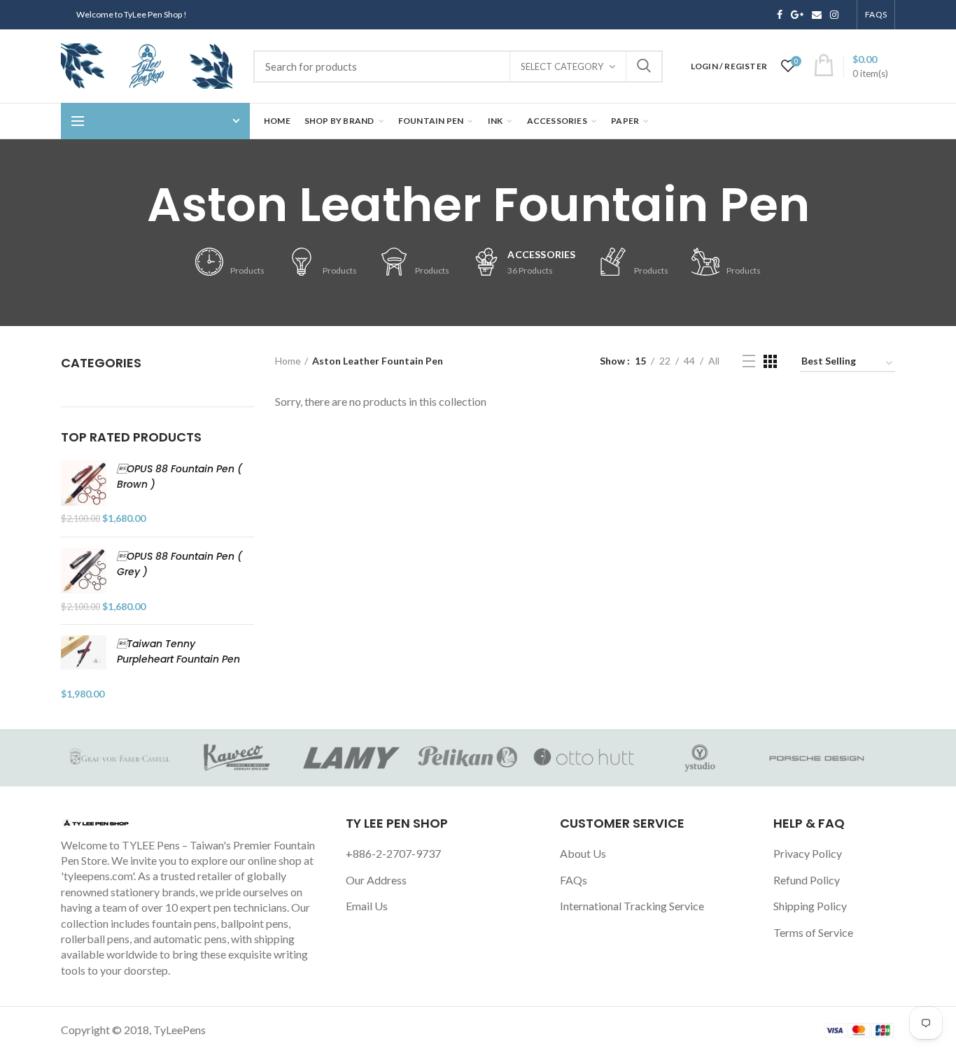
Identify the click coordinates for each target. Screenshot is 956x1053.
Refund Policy (806, 879)
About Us (583, 853)
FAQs (573, 879)
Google (797, 15)
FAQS (876, 14)
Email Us (367, 905)
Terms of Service (813, 932)
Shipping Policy (810, 905)
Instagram (834, 15)
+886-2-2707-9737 (393, 853)
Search (643, 66)
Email (817, 15)
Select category (562, 66)
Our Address (376, 879)
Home (288, 361)
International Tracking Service (632, 905)
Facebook (780, 15)
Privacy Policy (807, 853)
